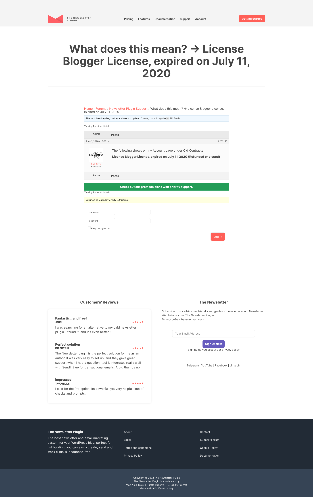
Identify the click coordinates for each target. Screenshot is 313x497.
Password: (93, 220)
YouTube (206, 365)
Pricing (128, 19)
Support (185, 19)
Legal (127, 440)
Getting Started (252, 18)
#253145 (222, 141)
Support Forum (209, 440)
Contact (205, 432)
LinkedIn (235, 365)
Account (200, 19)
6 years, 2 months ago (152, 118)
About (128, 432)
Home (88, 108)
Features (144, 19)
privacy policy (230, 349)
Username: (93, 212)
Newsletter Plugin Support (128, 108)
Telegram (193, 365)
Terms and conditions (138, 447)
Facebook (221, 365)
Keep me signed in (100, 228)
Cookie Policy (209, 447)
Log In (218, 236)
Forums (101, 108)
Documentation (165, 19)
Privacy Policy (133, 455)
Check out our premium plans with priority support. (156, 187)
